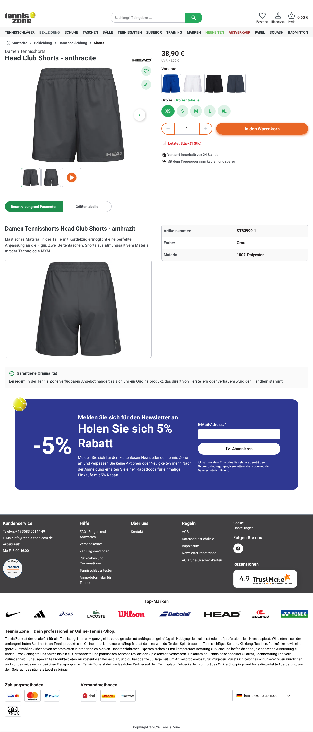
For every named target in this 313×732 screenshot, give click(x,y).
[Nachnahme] (13, 710)
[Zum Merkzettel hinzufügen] (146, 71)
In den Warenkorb (262, 128)
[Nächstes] (139, 115)
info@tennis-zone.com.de (33, 538)
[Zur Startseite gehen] (20, 17)
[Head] (142, 59)
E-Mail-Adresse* (212, 424)
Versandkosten (91, 544)
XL (224, 110)
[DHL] (108, 695)
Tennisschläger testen (96, 570)
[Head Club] (171, 83)
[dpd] (89, 695)
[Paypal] (52, 695)
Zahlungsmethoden (94, 551)
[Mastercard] (32, 695)
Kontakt (137, 532)
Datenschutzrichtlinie (212, 470)
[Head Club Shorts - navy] (236, 83)
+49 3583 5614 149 (36, 4)
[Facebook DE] (238, 548)
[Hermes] (128, 695)
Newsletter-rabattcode (244, 466)
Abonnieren (242, 448)
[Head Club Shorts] (192, 83)
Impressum (190, 546)
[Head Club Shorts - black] (214, 83)
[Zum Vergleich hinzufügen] (146, 85)
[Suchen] (193, 18)
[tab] (34, 206)
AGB (185, 532)
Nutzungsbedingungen (213, 466)
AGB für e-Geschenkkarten (202, 560)
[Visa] (13, 695)
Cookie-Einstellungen (238, 525)
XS (168, 110)
